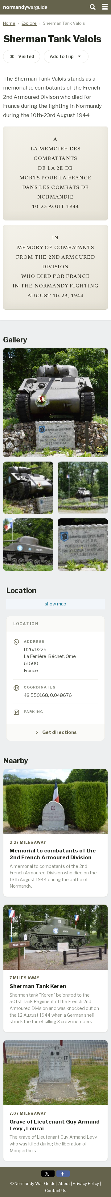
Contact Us (55, 1190)
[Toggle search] (92, 6)
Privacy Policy (86, 1183)
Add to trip (62, 56)
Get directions (59, 732)
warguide (25, 6)
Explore (29, 23)
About (64, 1183)
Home (9, 23)
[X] (48, 1173)
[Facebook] (63, 1173)
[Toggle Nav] (105, 6)
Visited (26, 56)
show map (55, 604)
